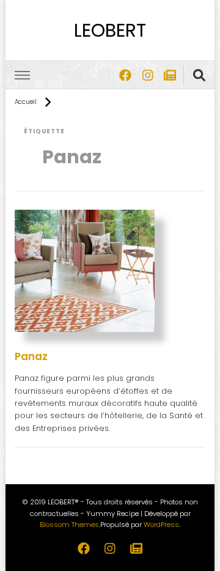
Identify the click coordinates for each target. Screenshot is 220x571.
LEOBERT (110, 30)
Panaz (31, 356)
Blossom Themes (69, 524)
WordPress (161, 524)
